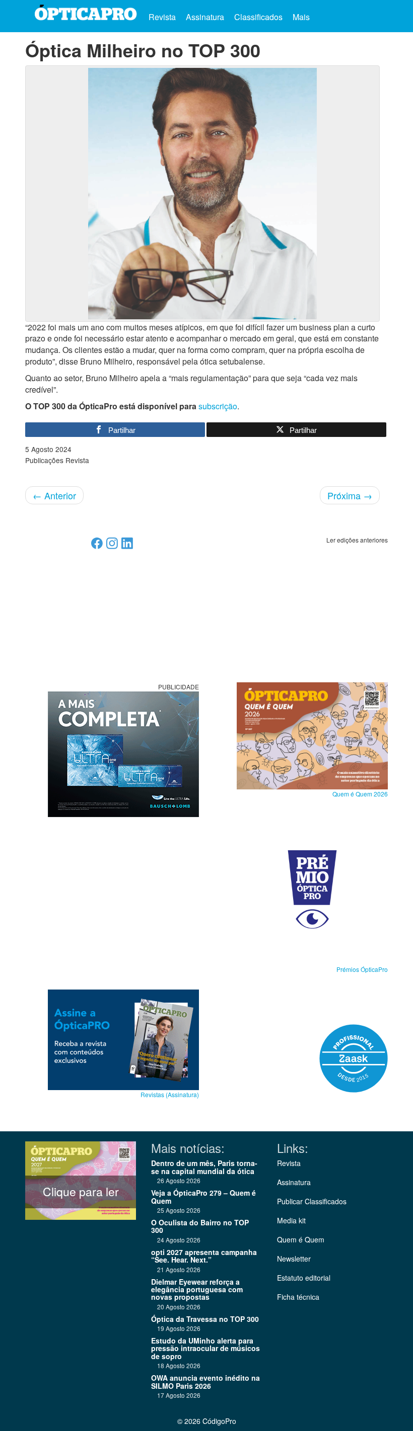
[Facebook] (97, 546)
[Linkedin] (127, 546)
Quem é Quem (300, 1239)
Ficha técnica (298, 1297)
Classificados (258, 17)
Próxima (349, 495)
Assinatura (205, 17)
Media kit (291, 1220)
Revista (162, 17)
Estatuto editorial (303, 1278)
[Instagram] (112, 546)
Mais (302, 17)
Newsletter (294, 1259)
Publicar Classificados (312, 1201)
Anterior (54, 495)
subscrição (217, 406)
